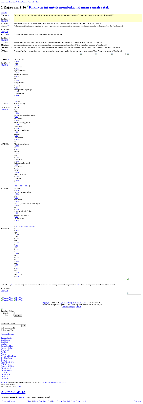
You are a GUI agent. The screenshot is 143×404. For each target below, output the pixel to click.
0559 (16, 88)
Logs (73, 401)
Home (29, 401)
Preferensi (137, 401)
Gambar (4, 352)
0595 (16, 101)
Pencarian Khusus (7, 334)
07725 (17, 80)
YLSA (18, 386)
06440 (17, 84)
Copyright (45, 303)
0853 (16, 186)
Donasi (78, 307)
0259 (16, 65)
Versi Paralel (5, 2)
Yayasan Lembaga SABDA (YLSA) (72, 303)
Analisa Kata (26, 2)
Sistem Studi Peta (7, 346)
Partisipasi (71, 307)
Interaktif (66, 401)
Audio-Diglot (5, 378)
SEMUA (62, 382)
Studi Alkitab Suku (7, 362)
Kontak (64, 307)
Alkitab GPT (5, 374)
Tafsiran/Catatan (16, 2)
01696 (17, 95)
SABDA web (6, 364)
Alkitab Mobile (6, 368)
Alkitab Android (6, 370)
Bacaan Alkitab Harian (9, 356)
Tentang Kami (81, 401)
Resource (4, 354)
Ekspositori (5, 350)
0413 (16, 91)
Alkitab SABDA (13, 392)
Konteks (4, 13)
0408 (16, 76)
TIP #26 (4, 382)
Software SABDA (7, 366)
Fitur (49, 401)
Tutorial (59, 401)
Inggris (21, 397)
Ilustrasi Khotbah (7, 348)
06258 (17, 61)
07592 (17, 72)
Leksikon (4, 344)
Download (42, 401)
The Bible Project (7, 358)
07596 (17, 69)
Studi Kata (4, 342)
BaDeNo (4, 372)
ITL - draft (35, 2)
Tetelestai (4, 360)
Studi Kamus (5, 340)
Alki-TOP (4, 376)
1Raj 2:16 (4, 21)
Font (53, 401)
